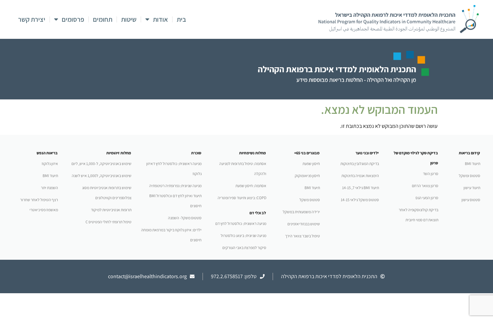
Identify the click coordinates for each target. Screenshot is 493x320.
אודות (160, 19)
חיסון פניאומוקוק (307, 175)
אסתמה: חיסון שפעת (250, 185)
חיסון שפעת (311, 163)
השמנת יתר (49, 187)
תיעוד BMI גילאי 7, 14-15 (360, 187)
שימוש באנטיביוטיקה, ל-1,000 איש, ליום (101, 163)
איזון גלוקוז (50, 163)
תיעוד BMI (472, 163)
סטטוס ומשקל (469, 175)
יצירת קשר (31, 19)
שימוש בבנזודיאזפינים (303, 223)
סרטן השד (430, 173)
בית (181, 19)
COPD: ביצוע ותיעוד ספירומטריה (242, 197)
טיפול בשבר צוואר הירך (302, 235)
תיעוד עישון (471, 187)
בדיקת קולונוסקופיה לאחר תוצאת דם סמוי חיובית (418, 214)
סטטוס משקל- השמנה (185, 217)
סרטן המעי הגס (427, 197)
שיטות (128, 19)
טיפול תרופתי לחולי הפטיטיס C (108, 221)
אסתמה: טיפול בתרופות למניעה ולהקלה (242, 168)
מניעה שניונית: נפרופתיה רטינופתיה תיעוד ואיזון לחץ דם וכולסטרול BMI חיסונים (175, 195)
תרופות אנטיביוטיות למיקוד (111, 209)
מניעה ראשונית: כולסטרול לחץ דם (240, 223)
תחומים (102, 19)
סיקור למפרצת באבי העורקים (244, 247)
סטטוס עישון (470, 199)
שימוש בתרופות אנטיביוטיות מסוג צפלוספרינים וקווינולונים (106, 192)
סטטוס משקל (309, 199)
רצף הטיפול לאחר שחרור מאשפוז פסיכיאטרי (39, 204)
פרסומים (73, 19)
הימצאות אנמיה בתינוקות (360, 175)
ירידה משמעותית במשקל (301, 211)
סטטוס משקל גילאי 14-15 (360, 199)
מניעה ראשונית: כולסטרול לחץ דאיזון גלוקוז (174, 168)
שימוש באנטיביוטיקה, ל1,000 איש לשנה (101, 175)
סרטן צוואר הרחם (425, 185)
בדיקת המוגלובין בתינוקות (359, 163)
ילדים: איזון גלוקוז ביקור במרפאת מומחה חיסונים (171, 234)
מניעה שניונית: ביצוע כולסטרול (243, 235)
